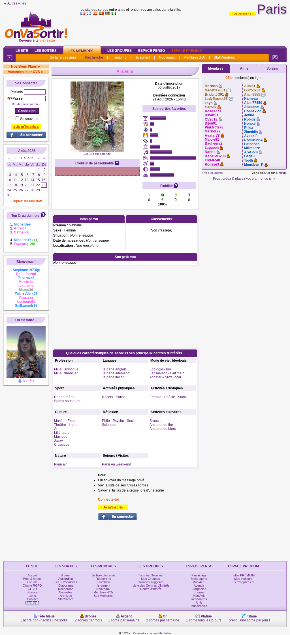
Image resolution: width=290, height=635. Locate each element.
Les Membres (81, 51)
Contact (32, 599)
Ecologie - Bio (160, 369)
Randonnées (64, 397)
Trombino (119, 57)
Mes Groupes (150, 578)
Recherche (94, 57)
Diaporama (65, 585)
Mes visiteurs (243, 578)
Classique (62, 445)
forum (283, 172)
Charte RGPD (32, 585)
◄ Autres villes (14, 3)
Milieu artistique (66, 369)
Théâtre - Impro (66, 425)
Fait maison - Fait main (167, 373)
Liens (32, 595)
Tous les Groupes (150, 575)
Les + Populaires (65, 582)
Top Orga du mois (25, 216)
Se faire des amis (63, 57)
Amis (244, 68)
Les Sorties (46, 51)
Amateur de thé (161, 425)
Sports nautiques (67, 401)
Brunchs (156, 421)
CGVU (32, 589)
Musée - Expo (64, 421)
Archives (66, 595)
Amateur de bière (163, 429)
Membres (215, 68)
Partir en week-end (116, 464)
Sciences (109, 425)
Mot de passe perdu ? (26, 104)
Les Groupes (119, 51)
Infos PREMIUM (244, 575)
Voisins (272, 68)
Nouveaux (167, 57)
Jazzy (58, 441)
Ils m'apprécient (243, 582)
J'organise (199, 589)
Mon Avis (199, 595)
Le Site (22, 51)
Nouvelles (65, 592)
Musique (60, 437)
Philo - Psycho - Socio (119, 421)
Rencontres (199, 599)
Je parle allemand (116, 373)
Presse (32, 592)
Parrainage (198, 575)
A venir (66, 575)
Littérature (62, 433)
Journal (199, 592)
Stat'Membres (224, 57)
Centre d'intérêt (150, 589)
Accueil (32, 575)
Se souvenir (29, 119)
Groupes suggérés (151, 582)
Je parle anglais (114, 369)
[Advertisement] (183, 29)
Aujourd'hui (65, 578)
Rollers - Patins (113, 397)
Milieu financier (66, 373)
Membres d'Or (194, 57)
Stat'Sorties (66, 599)
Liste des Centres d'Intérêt (151, 585)
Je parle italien (113, 377)
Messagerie (199, 578)
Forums (32, 582)
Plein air (60, 464)
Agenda (199, 585)
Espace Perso (151, 51)
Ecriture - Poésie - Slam (168, 397)
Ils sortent (142, 57)
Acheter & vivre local (165, 377)
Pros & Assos (32, 578)
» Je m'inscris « (243, 13)
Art (56, 429)
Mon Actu (199, 582)
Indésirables (199, 606)
